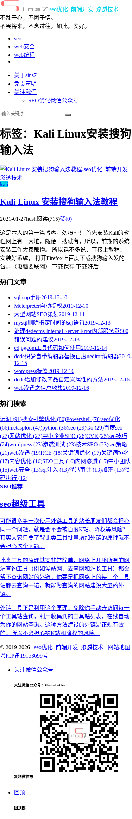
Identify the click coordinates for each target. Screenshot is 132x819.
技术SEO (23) (92, 444)
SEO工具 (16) (58, 461)
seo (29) (77, 428)
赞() (66, 219)
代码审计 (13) (85, 470)
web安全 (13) (24, 470)
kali (4, 184)
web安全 (24, 46)
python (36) (55, 428)
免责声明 (25, 84)
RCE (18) (51, 453)
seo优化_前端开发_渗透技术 (84, 9)
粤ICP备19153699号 (24, 656)
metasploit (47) (25, 428)
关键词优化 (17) (81, 453)
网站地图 (119, 647)
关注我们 (25, 92)
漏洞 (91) (11, 419)
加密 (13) (113, 470)
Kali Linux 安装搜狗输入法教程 (59, 201)
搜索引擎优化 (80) (44, 419)
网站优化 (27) (25, 436)
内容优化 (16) (25, 461)
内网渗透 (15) (91, 461)
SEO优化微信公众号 (53, 101)
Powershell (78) (83, 419)
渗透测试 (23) (59, 444)
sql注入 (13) (54, 470)
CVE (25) (97, 436)
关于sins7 (25, 75)
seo (17, 38)
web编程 (24, 55)
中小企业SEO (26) (64, 436)
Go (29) (95, 428)
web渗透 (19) (24, 453)
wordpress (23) (26, 444)
